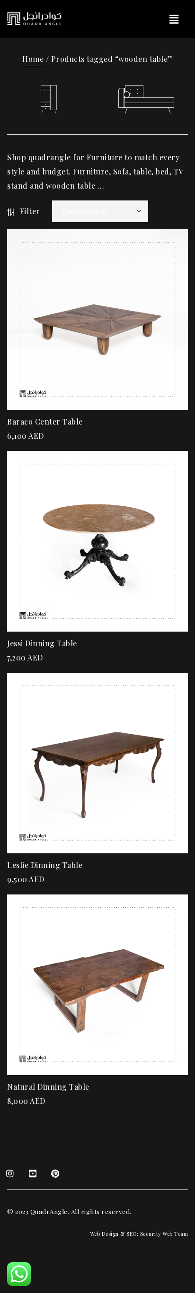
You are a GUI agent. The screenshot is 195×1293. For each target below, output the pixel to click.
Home (33, 59)
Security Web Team (164, 1233)
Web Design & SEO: (114, 1233)
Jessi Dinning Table (42, 643)
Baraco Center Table (45, 421)
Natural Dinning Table (48, 1087)
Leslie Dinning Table (44, 865)
